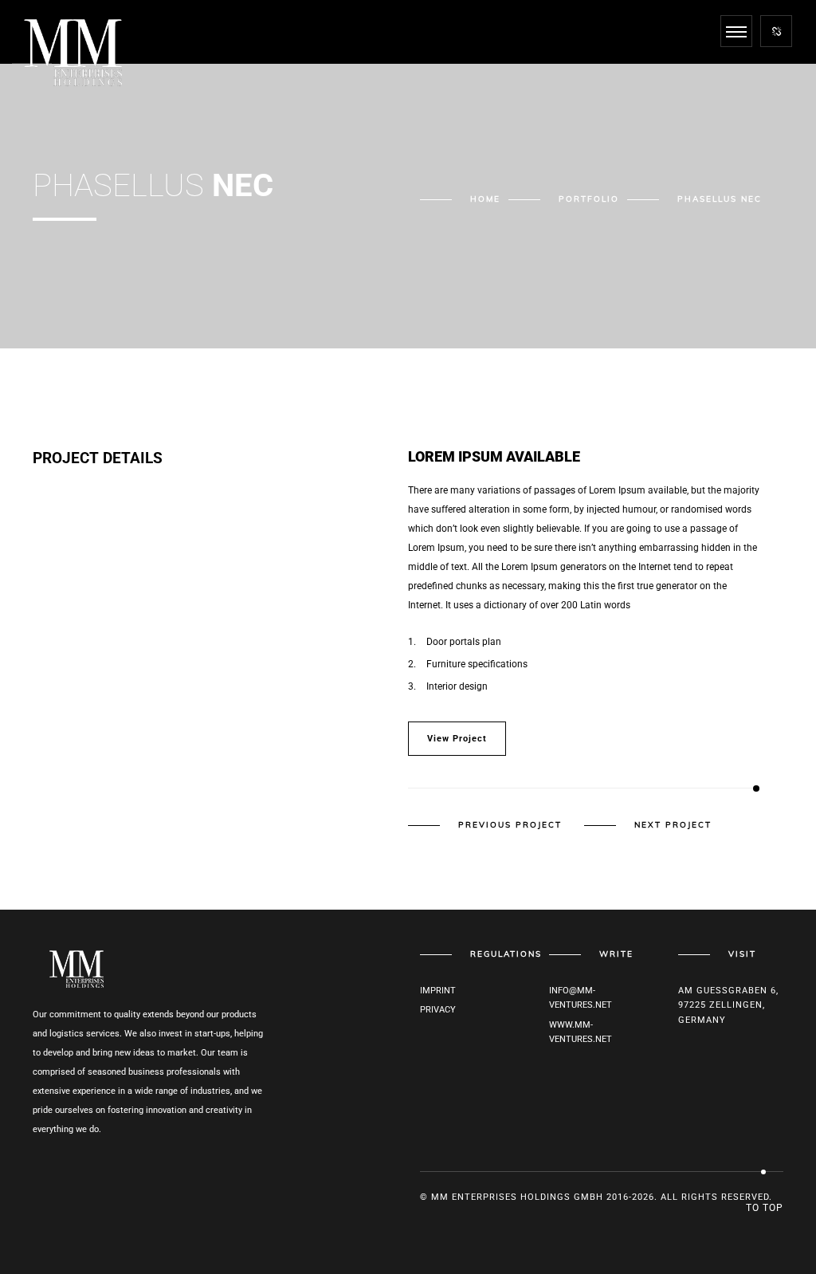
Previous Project (510, 825)
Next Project (673, 825)
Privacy (438, 1010)
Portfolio (589, 199)
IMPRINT (438, 990)
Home (485, 199)
